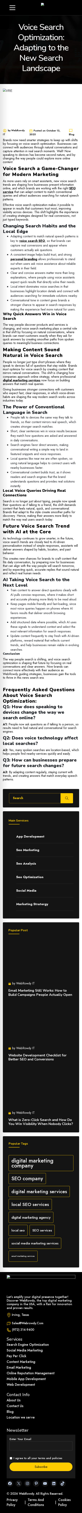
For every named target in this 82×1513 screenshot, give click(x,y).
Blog (10, 1411)
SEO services (42, 1230)
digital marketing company (32, 1163)
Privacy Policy (12, 1502)
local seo (18, 1230)
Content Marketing (21, 1361)
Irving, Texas (20, 1315)
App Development (30, 836)
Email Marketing (19, 1367)
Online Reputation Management (31, 1373)
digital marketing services (39, 1191)
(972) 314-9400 (23, 1329)
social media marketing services (34, 1243)
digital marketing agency (31, 1217)
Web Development (21, 1384)
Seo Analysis (26, 863)
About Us (14, 1400)
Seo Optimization (29, 877)
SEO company (27, 1178)
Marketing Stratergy (32, 904)
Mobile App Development (26, 1378)
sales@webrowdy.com (27, 1323)
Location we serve (21, 1417)
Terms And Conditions (36, 1502)
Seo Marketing (27, 850)
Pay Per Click (16, 1356)
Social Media (26, 890)
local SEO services (30, 1204)
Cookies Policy (64, 1502)
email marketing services (23, 1256)
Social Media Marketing (25, 1350)
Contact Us (15, 1405)
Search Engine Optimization (28, 1344)
